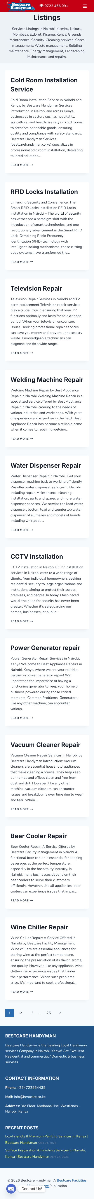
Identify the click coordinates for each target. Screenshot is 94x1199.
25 (49, 1013)
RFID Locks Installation (44, 191)
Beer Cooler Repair (38, 836)
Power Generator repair (45, 647)
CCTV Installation (36, 556)
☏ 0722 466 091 (53, 5)
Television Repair (36, 288)
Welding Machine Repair (46, 379)
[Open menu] (85, 6)
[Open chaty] (11, 1189)
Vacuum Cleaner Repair (45, 744)
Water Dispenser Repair (45, 465)
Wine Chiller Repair (39, 927)
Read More (21, 165)
